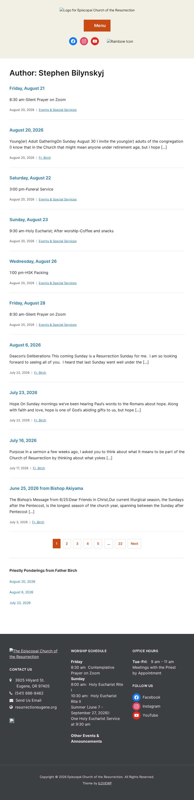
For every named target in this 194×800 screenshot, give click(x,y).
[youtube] (95, 41)
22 (120, 543)
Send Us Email (27, 700)
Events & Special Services (58, 110)
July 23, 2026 (23, 392)
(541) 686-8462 (29, 693)
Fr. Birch (45, 157)
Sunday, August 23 (28, 219)
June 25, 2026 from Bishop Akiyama (46, 488)
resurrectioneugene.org (36, 707)
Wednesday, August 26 (33, 261)
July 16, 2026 (23, 440)
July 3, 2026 (18, 522)
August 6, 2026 (25, 344)
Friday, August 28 (27, 302)
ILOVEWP (105, 783)
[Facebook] (73, 41)
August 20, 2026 (21, 110)
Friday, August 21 (27, 88)
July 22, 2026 (19, 372)
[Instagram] (84, 41)
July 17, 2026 (18, 468)
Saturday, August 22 (30, 177)
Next (134, 543)
